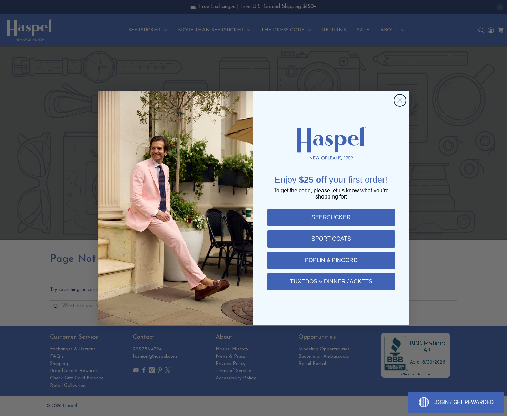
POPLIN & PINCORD (331, 260)
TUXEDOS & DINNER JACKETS (331, 281)
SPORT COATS (331, 239)
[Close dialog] (400, 100)
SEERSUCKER (331, 217)
